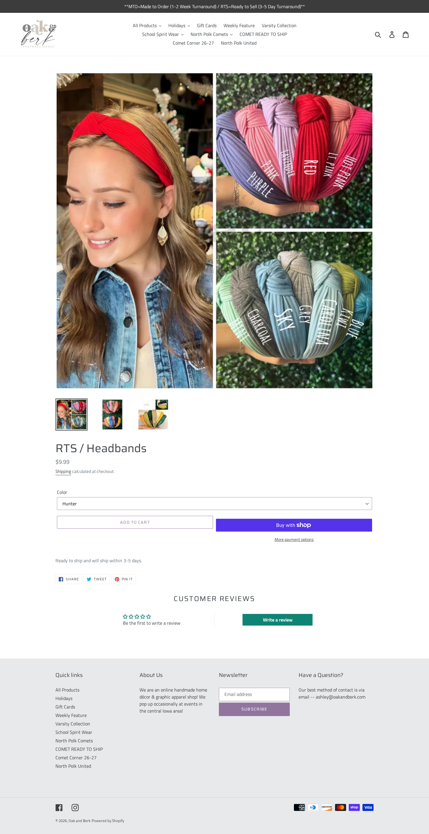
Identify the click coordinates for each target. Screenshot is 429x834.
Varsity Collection (72, 723)
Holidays (63, 698)
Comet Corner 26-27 (76, 757)
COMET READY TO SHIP (79, 749)
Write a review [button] (277, 619)
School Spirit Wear (73, 732)
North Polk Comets (74, 740)
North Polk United (73, 765)
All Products (67, 689)
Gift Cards (65, 706)
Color (62, 492)
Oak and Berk (79, 820)
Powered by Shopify (108, 820)
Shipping (63, 471)
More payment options (294, 539)
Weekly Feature (71, 715)
